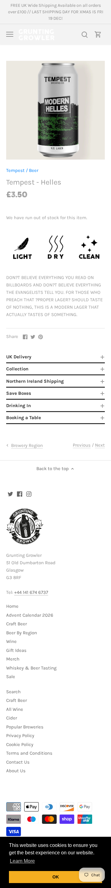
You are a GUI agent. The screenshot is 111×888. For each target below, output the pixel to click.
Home (12, 606)
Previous (82, 445)
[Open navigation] (9, 34)
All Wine (14, 709)
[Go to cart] (98, 34)
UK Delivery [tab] (18, 357)
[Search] (84, 34)
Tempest (15, 170)
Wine (11, 641)
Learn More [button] (22, 861)
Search (13, 691)
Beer (33, 170)
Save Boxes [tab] (18, 393)
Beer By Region (21, 633)
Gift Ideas (16, 650)
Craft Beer (16, 624)
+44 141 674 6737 (31, 592)
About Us (16, 770)
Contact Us (18, 762)
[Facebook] (19, 493)
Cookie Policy (19, 744)
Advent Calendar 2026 (29, 615)
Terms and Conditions (29, 753)
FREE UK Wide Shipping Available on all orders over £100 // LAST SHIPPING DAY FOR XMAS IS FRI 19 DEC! (55, 12)
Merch (12, 659)
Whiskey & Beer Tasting (31, 668)
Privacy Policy (20, 735)
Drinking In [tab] (18, 405)
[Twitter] (10, 493)
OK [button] (55, 876)
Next (100, 445)
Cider (11, 718)
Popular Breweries (24, 727)
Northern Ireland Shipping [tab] (35, 381)
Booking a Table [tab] (23, 417)
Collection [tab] (17, 369)
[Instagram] (28, 493)
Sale (10, 676)
